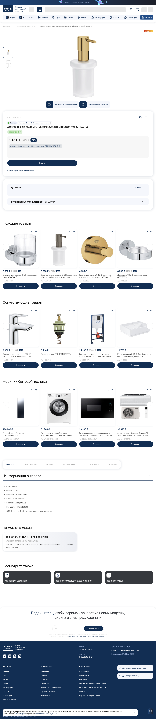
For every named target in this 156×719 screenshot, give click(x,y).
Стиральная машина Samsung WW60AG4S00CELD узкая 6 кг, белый (56, 434)
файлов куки (20, 714)
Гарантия (44, 683)
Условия (137, 187)
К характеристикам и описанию (20, 170)
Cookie (81, 691)
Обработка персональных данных (93, 683)
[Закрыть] (134, 713)
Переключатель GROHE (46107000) (56, 354)
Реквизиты (45, 695)
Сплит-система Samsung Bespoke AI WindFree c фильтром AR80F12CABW (132, 434)
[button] (39, 9)
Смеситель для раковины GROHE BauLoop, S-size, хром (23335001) (17, 355)
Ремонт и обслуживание (51, 687)
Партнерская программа (89, 695)
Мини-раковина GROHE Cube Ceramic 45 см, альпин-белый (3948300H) (134, 355)
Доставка (45, 671)
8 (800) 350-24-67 (86, 657)
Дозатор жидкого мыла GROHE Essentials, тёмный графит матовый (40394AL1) (59, 276)
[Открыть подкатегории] (12, 26)
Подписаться (93, 628)
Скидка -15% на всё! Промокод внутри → (78, 2)
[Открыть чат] (20, 656)
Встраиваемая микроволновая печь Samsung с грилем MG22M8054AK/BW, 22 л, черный (97, 434)
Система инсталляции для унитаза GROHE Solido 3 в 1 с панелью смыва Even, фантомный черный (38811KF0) (95, 355)
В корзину (20, 286)
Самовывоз (84, 675)
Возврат (44, 679)
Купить (42, 163)
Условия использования (97, 636)
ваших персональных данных (46, 714)
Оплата (44, 675)
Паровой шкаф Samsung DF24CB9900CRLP (13, 434)
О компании (84, 671)
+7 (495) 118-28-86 (86, 649)
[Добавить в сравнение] (146, 117)
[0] (131, 9)
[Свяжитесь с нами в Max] (15, 656)
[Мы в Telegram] (4, 656)
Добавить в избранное (140, 117)
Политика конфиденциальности (79, 636)
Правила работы (48, 691)
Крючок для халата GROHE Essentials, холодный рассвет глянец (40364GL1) (95, 276)
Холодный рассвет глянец (41, 123)
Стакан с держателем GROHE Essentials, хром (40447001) (20, 276)
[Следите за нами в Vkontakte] (9, 656)
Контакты (83, 679)
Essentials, (29, 123)
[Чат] (150, 711)
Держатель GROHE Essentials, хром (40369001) (132, 276)
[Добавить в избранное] (32, 232)
